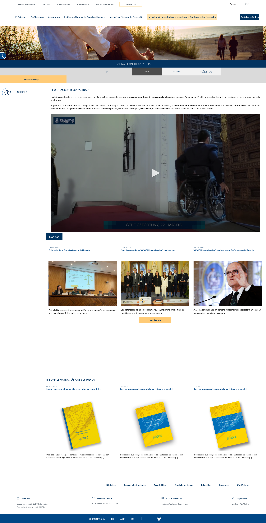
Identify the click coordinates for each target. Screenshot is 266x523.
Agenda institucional (26, 4)
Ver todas (155, 320)
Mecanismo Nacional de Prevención (127, 17)
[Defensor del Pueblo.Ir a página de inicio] (19, 485)
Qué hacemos (37, 17)
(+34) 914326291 (41, 507)
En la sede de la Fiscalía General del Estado (69, 250)
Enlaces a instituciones (135, 485)
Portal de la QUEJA (250, 17)
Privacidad (206, 485)
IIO (132, 519)
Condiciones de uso (184, 485)
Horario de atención (104, 4)
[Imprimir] (123, 71)
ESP (247, 4)
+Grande (206, 71)
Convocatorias (130, 4)
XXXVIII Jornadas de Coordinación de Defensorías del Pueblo (224, 250)
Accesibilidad (160, 485)
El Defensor (21, 17)
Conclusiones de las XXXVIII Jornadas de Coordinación (148, 250)
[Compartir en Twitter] (99, 71)
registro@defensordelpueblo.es (175, 504)
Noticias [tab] (54, 236)
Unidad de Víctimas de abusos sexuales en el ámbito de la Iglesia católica (182, 17)
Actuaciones (54, 17)
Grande (176, 71)
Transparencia (83, 4)
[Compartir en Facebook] (91, 71)
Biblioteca (111, 485)
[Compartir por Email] (115, 71)
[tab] (91, 71)
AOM (122, 519)
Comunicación (63, 4)
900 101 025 (34, 504)
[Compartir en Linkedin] (107, 71)
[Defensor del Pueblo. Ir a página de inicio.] (9, 17)
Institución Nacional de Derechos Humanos (85, 17)
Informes (46, 4)
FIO (112, 519)
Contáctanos (243, 485)
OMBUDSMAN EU (97, 519)
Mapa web (224, 485)
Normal (147, 71)
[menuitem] (29, 4)
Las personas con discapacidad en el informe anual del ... (73, 389)
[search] (232, 4)
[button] (33, 79)
